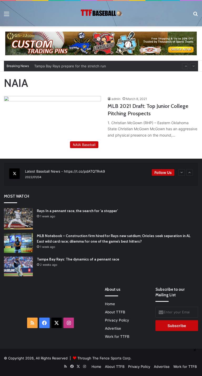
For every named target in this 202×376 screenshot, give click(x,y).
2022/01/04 (33, 177)
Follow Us (163, 172)
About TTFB (115, 312)
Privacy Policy (117, 320)
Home (110, 304)
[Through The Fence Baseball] (101, 13)
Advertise (113, 328)
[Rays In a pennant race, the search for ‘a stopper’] (18, 218)
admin (116, 99)
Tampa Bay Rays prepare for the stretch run (70, 65)
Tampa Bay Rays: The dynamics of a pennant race (78, 259)
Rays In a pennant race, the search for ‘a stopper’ (77, 210)
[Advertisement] (76, 299)
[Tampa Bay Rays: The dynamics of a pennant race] (18, 266)
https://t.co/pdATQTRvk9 (84, 171)
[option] (101, 174)
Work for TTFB (117, 336)
